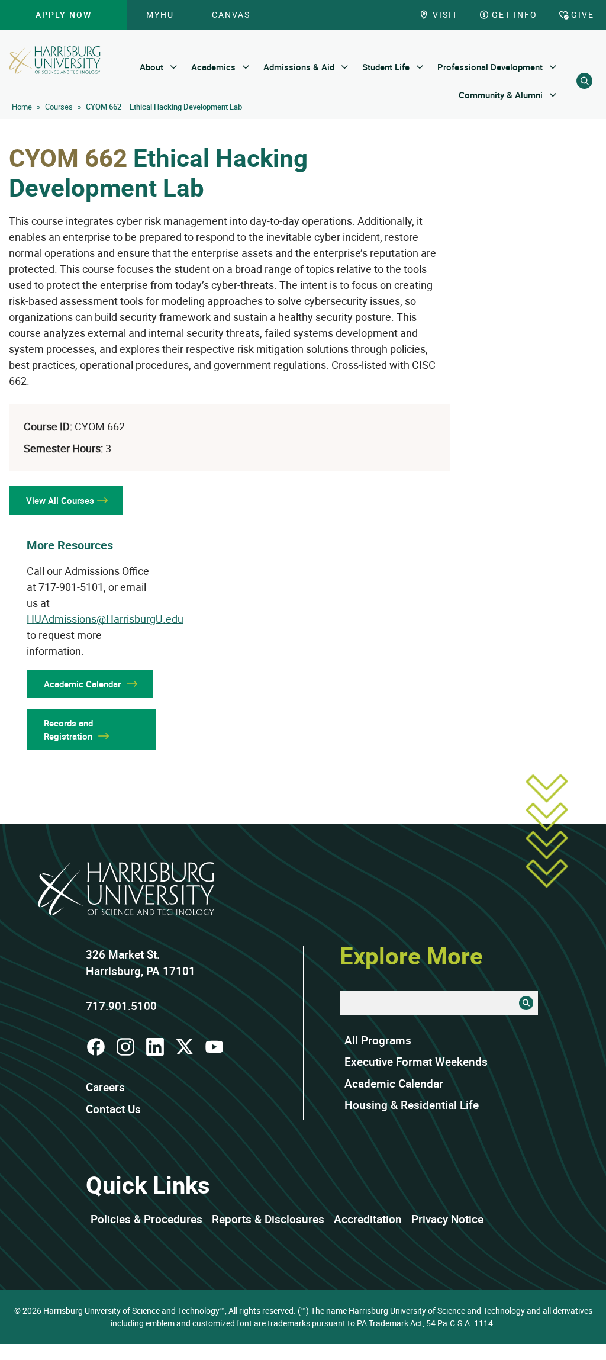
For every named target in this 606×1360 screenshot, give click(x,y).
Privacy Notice (447, 1219)
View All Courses (60, 500)
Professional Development (490, 67)
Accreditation (368, 1219)
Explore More (411, 956)
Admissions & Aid (298, 67)
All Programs (377, 1040)
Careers (105, 1087)
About (151, 67)
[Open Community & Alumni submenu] (553, 95)
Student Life (386, 67)
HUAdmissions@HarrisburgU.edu (105, 619)
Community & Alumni (501, 95)
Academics (213, 67)
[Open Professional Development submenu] (553, 67)
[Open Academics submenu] (246, 67)
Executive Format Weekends (416, 1061)
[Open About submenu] (173, 67)
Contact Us (113, 1109)
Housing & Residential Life (411, 1105)
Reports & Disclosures (268, 1219)
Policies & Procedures (146, 1219)
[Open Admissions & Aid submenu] (344, 67)
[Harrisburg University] (55, 60)
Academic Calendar (393, 1083)
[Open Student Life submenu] (420, 67)
